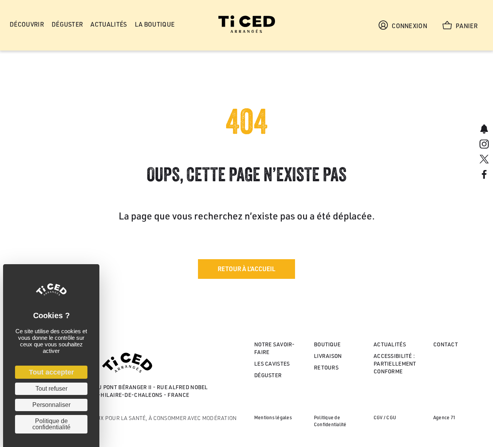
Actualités (390, 344)
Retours (326, 367)
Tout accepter (51, 372)
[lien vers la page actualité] (484, 129)
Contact (445, 344)
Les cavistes (272, 363)
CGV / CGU (385, 417)
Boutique (327, 344)
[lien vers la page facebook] (484, 175)
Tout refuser (51, 388)
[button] (246, 269)
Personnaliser (51, 404)
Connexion (409, 26)
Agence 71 (444, 417)
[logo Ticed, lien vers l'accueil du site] (246, 31)
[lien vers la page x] (484, 160)
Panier (467, 26)
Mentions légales (273, 417)
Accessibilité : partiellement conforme (395, 364)
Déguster (268, 375)
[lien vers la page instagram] (484, 144)
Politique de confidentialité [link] (51, 424)
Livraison (328, 356)
